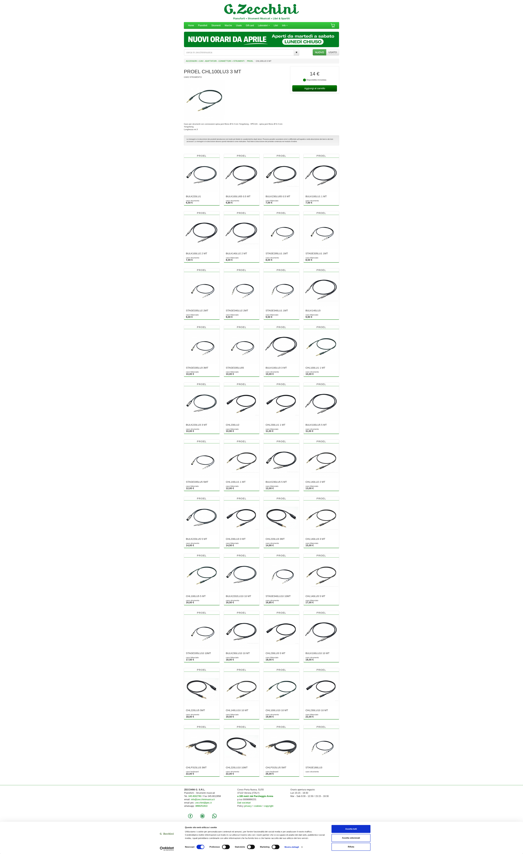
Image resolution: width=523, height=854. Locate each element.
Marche (228, 25)
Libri (276, 25)
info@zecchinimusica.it (203, 799)
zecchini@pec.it (203, 802)
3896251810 (201, 806)
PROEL (250, 61)
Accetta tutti (351, 829)
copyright (268, 806)
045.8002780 (194, 796)
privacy (248, 806)
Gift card (250, 25)
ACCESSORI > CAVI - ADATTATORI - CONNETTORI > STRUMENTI (215, 61)
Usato (239, 25)
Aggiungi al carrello (314, 88)
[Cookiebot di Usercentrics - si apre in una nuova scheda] (167, 849)
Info (284, 25)
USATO (333, 52)
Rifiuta (351, 847)
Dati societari (244, 802)
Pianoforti (202, 25)
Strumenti (216, 25)
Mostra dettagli (292, 847)
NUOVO (319, 52)
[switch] (226, 847)
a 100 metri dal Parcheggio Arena (255, 796)
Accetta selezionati (351, 838)
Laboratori (263, 25)
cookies (258, 806)
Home (191, 25)
